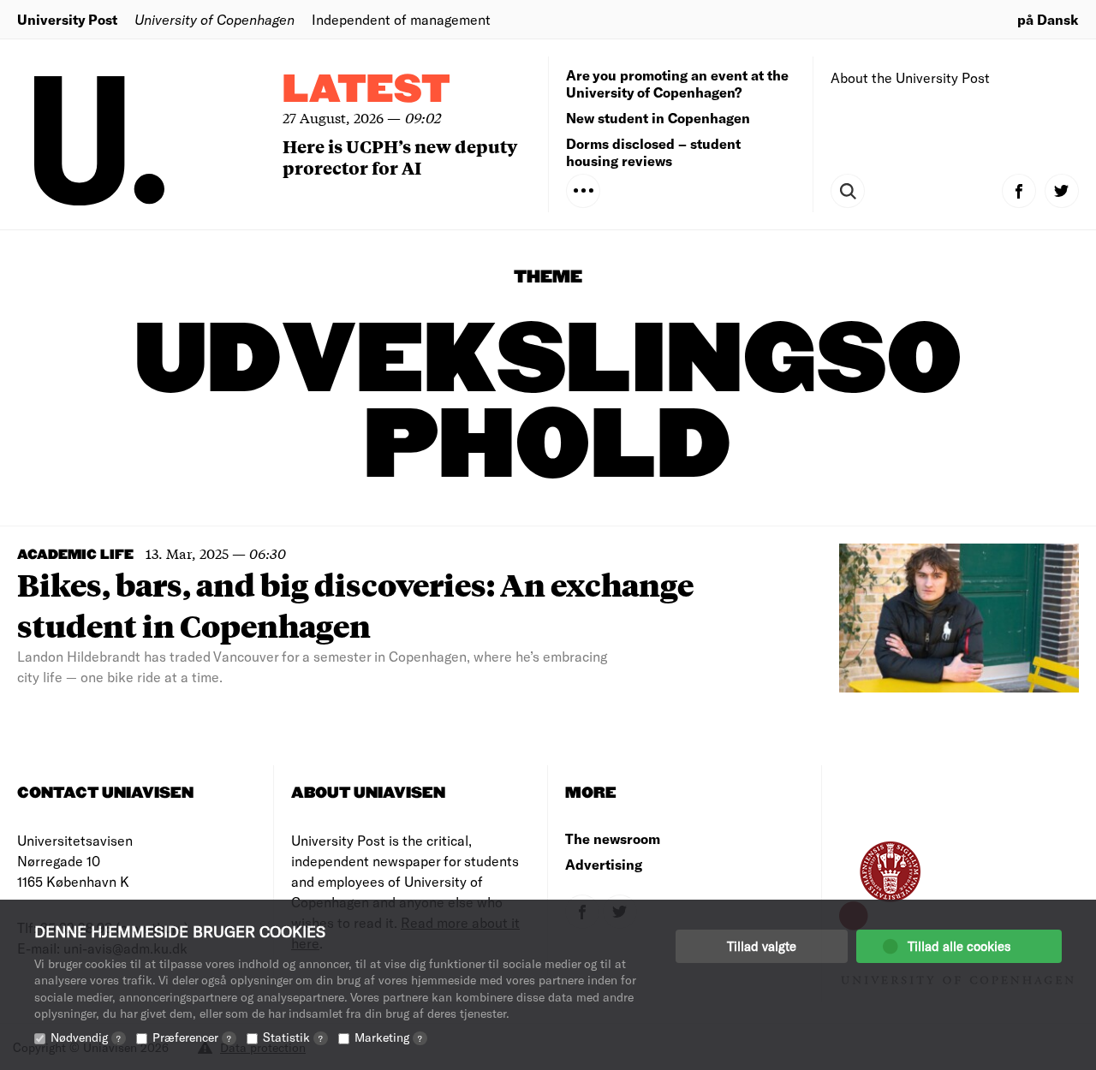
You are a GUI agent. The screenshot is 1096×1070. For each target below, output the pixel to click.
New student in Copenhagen (658, 118)
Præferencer (191, 1037)
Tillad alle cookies (959, 946)
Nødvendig (86, 1037)
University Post (67, 19)
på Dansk (1048, 19)
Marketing (388, 1037)
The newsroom (612, 838)
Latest (366, 90)
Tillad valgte (761, 946)
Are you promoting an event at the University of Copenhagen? (677, 83)
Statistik (293, 1037)
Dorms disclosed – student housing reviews (653, 152)
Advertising (603, 864)
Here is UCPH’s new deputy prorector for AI (400, 157)
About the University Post (910, 77)
